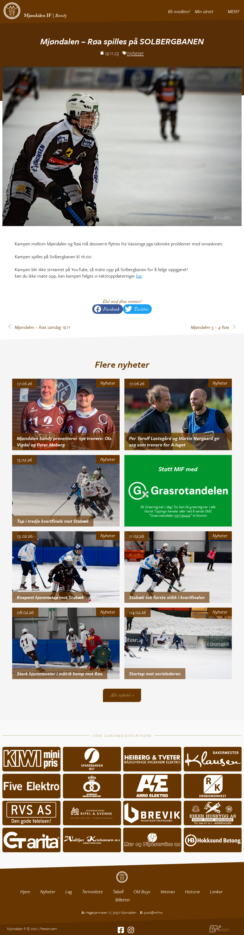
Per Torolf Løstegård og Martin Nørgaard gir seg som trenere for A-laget (174, 441)
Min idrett (204, 11)
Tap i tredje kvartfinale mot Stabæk (53, 521)
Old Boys (141, 891)
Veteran (167, 891)
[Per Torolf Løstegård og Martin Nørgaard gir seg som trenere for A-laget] (178, 414)
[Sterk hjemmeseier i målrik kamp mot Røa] (66, 643)
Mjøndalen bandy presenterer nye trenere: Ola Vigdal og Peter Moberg (64, 441)
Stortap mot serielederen (155, 673)
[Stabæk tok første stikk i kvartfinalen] (178, 567)
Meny (233, 11)
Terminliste (92, 891)
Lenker (216, 891)
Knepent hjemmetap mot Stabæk (50, 597)
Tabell (118, 891)
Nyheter (135, 53)
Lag (68, 891)
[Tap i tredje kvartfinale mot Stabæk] (66, 491)
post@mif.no (153, 912)
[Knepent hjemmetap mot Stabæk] (66, 567)
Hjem (25, 891)
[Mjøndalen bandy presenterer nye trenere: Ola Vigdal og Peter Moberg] (66, 414)
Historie (192, 891)
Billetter (122, 899)
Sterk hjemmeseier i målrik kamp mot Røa (59, 673)
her (139, 276)
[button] (107, 309)
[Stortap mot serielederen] (178, 643)
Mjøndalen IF (37, 16)
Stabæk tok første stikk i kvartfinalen (167, 597)
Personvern (48, 928)
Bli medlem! (179, 11)
